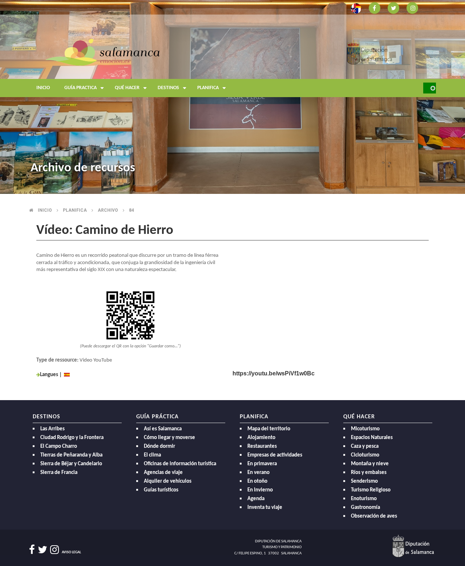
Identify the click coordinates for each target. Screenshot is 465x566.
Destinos (168, 88)
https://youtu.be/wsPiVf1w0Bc (273, 373)
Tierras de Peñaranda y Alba (71, 455)
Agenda (255, 499)
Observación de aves (374, 516)
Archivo (108, 210)
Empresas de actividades (274, 455)
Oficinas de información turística (180, 464)
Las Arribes (52, 429)
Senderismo (364, 481)
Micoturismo (365, 429)
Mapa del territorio (268, 429)
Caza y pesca (365, 446)
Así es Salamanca (163, 429)
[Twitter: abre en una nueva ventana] (393, 7)
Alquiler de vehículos (167, 481)
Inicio (43, 88)
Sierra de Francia (58, 472)
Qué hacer (127, 88)
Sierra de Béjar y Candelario (71, 464)
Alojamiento (261, 438)
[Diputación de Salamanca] (369, 52)
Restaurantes (262, 446)
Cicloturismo (365, 455)
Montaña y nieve (370, 464)
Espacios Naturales (372, 438)
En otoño (257, 481)
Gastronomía (365, 507)
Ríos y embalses (369, 472)
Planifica (208, 88)
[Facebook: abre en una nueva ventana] (374, 7)
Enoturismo (364, 499)
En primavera (262, 464)
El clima (152, 455)
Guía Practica (80, 88)
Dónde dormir (159, 446)
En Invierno (260, 490)
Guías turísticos (161, 490)
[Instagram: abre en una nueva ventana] (412, 7)
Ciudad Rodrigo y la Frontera (72, 438)
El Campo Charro (58, 446)
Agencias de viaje (163, 472)
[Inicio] (103, 52)
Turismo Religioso (371, 490)
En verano (258, 472)
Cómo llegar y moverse (169, 438)
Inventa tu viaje (264, 507)
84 (131, 210)
